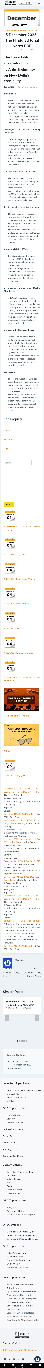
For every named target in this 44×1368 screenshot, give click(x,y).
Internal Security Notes (17, 1267)
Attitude (8, 751)
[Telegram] (19, 1359)
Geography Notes (15, 1122)
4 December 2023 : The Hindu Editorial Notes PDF (22, 679)
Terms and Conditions (13, 1156)
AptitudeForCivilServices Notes (21, 1291)
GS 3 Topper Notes (14, 1246)
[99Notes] (10, 2)
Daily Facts (12, 1175)
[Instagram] (14, 1359)
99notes (15, 50)
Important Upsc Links (16, 1083)
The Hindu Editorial (19, 1061)
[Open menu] (39, 3)
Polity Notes (12, 1207)
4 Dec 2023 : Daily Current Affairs (19, 653)
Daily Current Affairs (13, 877)
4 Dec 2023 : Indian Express (16, 603)
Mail (6, 449)
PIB (8, 1182)
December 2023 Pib (13, 861)
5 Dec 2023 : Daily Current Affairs (33, 972)
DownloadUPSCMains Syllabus (21, 1235)
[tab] (17, 1041)
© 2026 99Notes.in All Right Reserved (20, 1350)
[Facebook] (5, 1359)
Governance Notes (15, 1211)
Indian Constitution (13, 1129)
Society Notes (13, 1119)
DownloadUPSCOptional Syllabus (22, 1239)
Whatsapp (9, 439)
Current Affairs (12, 1164)
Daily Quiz (8, 814)
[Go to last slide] (7, 1018)
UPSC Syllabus (12, 1224)
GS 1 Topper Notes (14, 1108)
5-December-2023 (22, 1065)
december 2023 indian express (18, 839)
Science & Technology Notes (20, 1260)
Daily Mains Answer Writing (20, 1172)
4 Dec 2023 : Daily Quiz (14, 554)
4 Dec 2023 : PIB (11, 628)
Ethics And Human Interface (20, 1284)
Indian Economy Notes (17, 1253)
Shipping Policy (10, 1149)
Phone (7, 430)
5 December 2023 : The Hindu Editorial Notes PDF (22, 528)
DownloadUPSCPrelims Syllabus (21, 1232)
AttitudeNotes (13, 1288)
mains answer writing (14, 820)
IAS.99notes (16, 1343)
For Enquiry (15, 1068)
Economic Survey (14, 1189)
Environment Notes (16, 1264)
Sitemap (6, 1343)
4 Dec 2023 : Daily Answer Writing (19, 579)
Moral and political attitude (16, 716)
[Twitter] (9, 1359)
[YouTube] (23, 1359)
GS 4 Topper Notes (14, 1277)
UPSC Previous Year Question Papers (24, 1090)
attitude (7, 921)
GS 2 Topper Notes (14, 1200)
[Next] (37, 1018)
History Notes (13, 1115)
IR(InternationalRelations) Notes (22, 1214)
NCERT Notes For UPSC (18, 1097)
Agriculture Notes (15, 1256)
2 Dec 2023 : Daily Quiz (14, 775)
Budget (10, 1186)
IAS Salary (12, 1101)
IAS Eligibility (13, 1094)
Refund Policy (9, 1142)
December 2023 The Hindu (17, 30)
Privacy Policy (9, 1136)
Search (9, 504)
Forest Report (13, 1193)
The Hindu (33, 30)
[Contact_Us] (37, 1359)
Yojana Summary (14, 1179)
